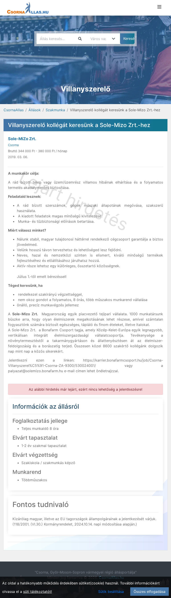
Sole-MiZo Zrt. (22, 138)
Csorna (13, 145)
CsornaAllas (14, 110)
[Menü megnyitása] (159, 7)
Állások (34, 110)
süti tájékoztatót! (37, 591)
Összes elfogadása (149, 591)
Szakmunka (55, 110)
